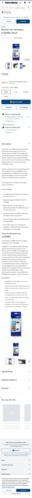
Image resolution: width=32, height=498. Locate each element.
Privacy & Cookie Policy (8, 487)
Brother (3, 26)
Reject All (8, 490)
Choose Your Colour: (9, 87)
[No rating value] (6, 38)
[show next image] (28, 349)
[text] (4, 74)
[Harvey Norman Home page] (11, 3)
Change (9, 21)
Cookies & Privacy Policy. (21, 455)
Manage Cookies (16, 493)
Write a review (18, 37)
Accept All (23, 490)
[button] (29, 361)
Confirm (23, 21)
